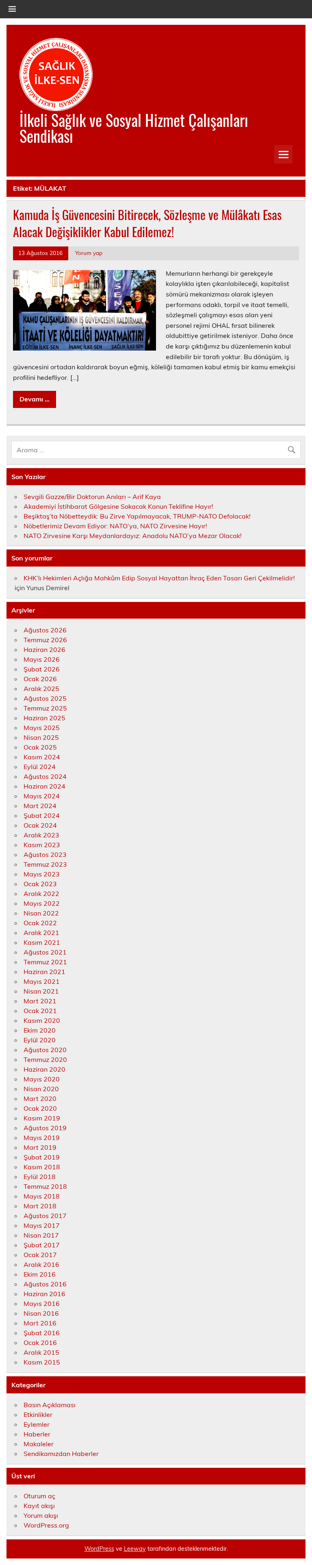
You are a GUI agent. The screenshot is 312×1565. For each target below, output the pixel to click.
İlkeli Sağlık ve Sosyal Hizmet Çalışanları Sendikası (134, 127)
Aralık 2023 (41, 835)
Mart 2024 (40, 806)
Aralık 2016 (41, 1264)
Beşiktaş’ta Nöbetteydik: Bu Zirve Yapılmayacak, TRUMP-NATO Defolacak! (137, 516)
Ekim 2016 (40, 1274)
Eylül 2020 (40, 1040)
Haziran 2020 (44, 1069)
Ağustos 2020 (45, 1050)
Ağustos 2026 (45, 630)
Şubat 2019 (42, 1157)
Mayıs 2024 (42, 796)
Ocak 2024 (40, 825)
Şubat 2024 (42, 815)
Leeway (135, 1548)
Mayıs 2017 (42, 1225)
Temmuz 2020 (45, 1059)
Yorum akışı (41, 1515)
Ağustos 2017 (45, 1216)
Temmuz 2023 (45, 864)
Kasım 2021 (42, 942)
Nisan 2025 (41, 737)
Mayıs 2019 (42, 1137)
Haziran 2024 (44, 786)
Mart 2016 (40, 1323)
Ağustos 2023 (45, 854)
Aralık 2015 (41, 1352)
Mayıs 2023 (42, 874)
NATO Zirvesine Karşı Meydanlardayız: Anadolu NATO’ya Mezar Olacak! (133, 536)
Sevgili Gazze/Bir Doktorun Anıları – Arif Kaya (92, 497)
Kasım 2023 (42, 845)
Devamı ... (35, 399)
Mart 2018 (40, 1206)
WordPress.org (46, 1525)
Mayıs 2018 (42, 1196)
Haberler (37, 1434)
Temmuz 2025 (45, 708)
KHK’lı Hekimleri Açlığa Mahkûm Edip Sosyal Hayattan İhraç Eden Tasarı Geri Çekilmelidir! (159, 578)
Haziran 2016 (44, 1294)
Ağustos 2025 (45, 698)
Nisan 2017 (41, 1235)
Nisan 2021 (41, 991)
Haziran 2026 (44, 649)
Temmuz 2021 (45, 962)
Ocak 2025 (40, 747)
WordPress (99, 1548)
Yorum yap (88, 252)
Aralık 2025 (41, 688)
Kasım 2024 (42, 757)
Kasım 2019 (42, 1118)
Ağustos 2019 (45, 1128)
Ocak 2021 (40, 1011)
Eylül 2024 (40, 767)
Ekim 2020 (40, 1030)
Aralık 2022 (41, 893)
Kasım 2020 (42, 1020)
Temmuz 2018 (45, 1186)
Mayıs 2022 (42, 903)
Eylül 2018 (40, 1177)
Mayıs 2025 (42, 728)
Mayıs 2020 (42, 1079)
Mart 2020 (40, 1098)
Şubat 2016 (42, 1333)
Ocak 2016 (40, 1342)
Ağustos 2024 (45, 776)
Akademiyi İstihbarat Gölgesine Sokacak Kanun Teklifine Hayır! (118, 506)
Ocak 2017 (40, 1255)
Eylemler (37, 1424)
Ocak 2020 (40, 1108)
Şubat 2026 (42, 669)
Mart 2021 (40, 1001)
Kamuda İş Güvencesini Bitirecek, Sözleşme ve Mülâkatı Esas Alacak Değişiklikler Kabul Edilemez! (147, 223)
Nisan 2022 (41, 913)
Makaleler (39, 1444)
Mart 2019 (40, 1147)
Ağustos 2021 (45, 952)
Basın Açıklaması (50, 1405)
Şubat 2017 (42, 1245)
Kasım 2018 (42, 1167)
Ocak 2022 (40, 923)
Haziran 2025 (44, 718)
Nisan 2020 (41, 1089)
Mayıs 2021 (42, 981)
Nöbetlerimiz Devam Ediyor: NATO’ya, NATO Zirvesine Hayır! (115, 526)
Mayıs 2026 (42, 659)
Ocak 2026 (40, 679)
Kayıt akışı (39, 1506)
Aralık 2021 (41, 933)
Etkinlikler (38, 1414)
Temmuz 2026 (45, 640)
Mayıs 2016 (42, 1303)
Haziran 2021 (44, 972)
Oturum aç (39, 1496)
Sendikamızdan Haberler (61, 1453)
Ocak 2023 (40, 884)
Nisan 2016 (41, 1313)
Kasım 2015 (42, 1362)
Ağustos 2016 (45, 1284)
